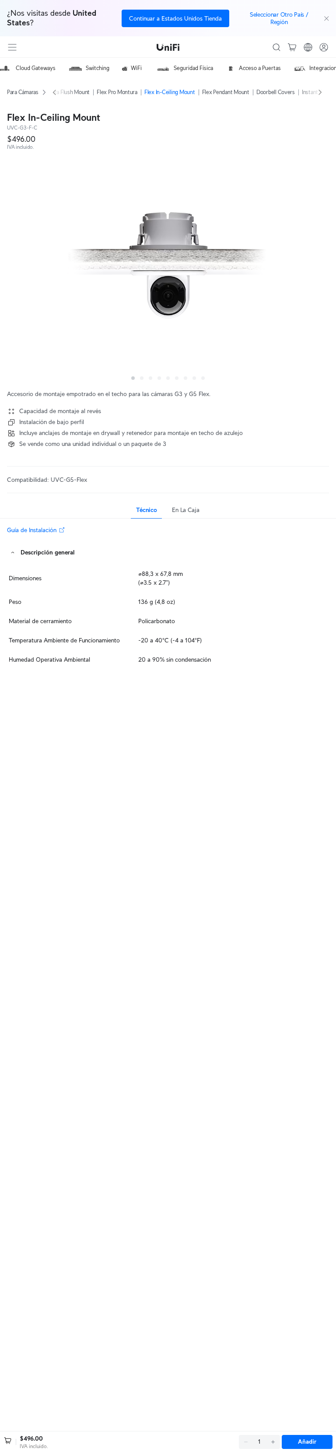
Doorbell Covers (275, 92)
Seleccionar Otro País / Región (279, 18)
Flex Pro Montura (117, 92)
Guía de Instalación (31, 529)
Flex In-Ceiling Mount (169, 92)
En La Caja (185, 509)
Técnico (146, 509)
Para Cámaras (22, 92)
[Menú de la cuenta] (323, 47)
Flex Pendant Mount (225, 92)
